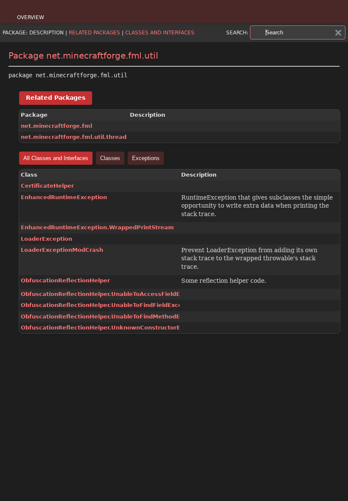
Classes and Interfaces (159, 33)
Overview (30, 17)
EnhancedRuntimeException (64, 197)
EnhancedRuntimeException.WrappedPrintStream (97, 227)
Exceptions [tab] (146, 158)
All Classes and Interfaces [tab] (55, 158)
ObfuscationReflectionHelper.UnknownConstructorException (114, 327)
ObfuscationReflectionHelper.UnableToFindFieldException (109, 305)
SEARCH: (237, 33)
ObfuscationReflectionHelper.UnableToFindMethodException (113, 316)
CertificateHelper (47, 186)
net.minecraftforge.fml (56, 126)
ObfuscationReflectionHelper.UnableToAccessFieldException (113, 294)
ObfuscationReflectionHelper (65, 280)
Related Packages (94, 33)
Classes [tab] (110, 158)
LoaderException (46, 239)
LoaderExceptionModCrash (62, 250)
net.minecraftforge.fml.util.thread (73, 137)
